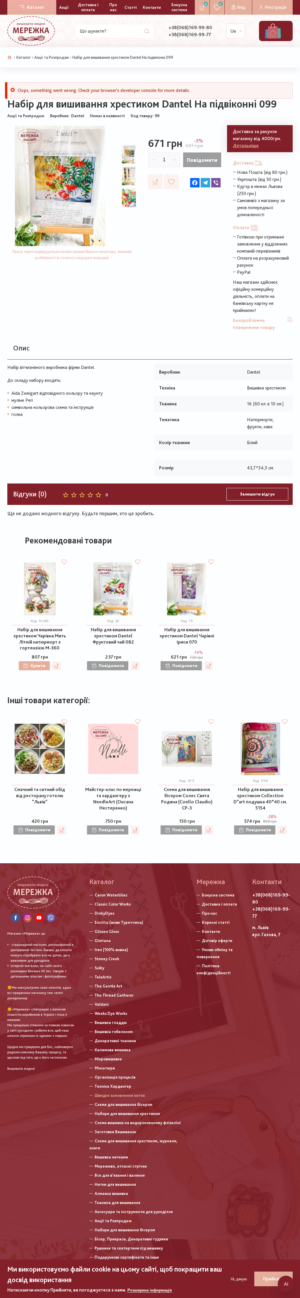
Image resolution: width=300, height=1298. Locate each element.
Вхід (241, 7)
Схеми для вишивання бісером (123, 1104)
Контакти (152, 7)
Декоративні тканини (115, 1040)
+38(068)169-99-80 (190, 27)
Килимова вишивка (113, 1049)
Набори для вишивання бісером (125, 1230)
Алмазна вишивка (111, 1193)
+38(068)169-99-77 (189, 34)
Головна (9, 58)
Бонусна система (179, 7)
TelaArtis (103, 977)
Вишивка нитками (111, 1157)
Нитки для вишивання (115, 1184)
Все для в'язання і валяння (120, 1175)
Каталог (36, 7)
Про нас (113, 7)
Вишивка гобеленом (114, 1031)
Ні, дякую (239, 1279)
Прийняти (273, 1279)
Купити (37, 665)
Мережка (211, 881)
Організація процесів (115, 1077)
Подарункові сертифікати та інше (127, 1257)
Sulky (99, 967)
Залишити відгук (257, 494)
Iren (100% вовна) (111, 949)
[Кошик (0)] (273, 31)
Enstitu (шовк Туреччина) (119, 922)
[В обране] (171, 181)
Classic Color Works (113, 904)
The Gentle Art (108, 986)
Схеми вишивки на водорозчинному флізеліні (138, 1122)
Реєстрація (275, 7)
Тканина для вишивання (117, 1202)
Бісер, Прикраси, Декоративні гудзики (131, 1239)
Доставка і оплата (88, 7)
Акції (64, 7)
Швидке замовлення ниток (120, 1095)
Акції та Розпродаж (51, 57)
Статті (131, 7)
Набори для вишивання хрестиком (127, 1113)
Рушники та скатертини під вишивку (129, 1248)
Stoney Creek (107, 958)
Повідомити (202, 160)
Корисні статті (216, 922)
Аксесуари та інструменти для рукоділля (134, 1211)
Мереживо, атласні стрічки (121, 1166)
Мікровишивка (108, 1059)
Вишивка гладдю (111, 1022)
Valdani (102, 1004)
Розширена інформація (149, 1290)
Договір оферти (217, 940)
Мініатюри (105, 1068)
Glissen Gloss (107, 931)
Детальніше (246, 145)
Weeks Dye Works (111, 1013)
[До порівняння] (155, 181)
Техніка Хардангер (113, 1086)
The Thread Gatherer (114, 995)
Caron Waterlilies (111, 895)
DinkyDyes (104, 913)
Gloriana (103, 940)
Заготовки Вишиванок (115, 1131)
